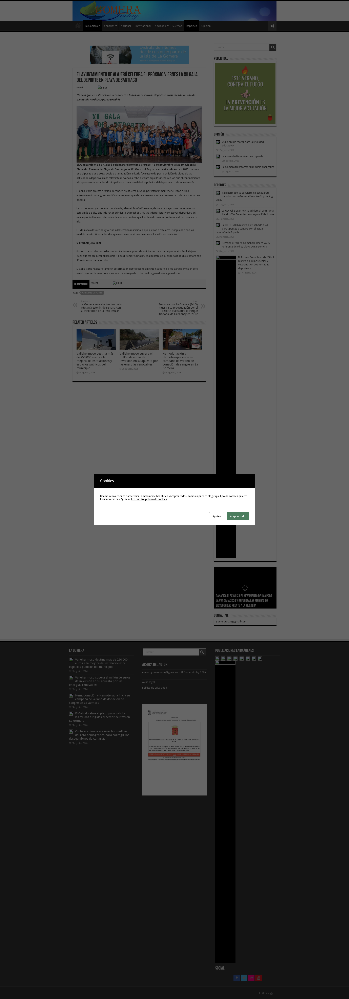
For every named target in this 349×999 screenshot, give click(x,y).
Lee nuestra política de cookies (149, 499)
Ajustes (216, 516)
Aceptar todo (237, 516)
